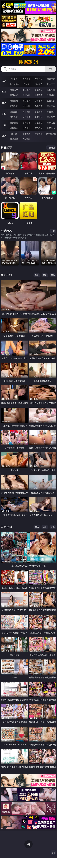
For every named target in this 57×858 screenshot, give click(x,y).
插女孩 (14, 134)
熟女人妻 (14, 94)
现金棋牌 (38, 83)
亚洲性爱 (14, 101)
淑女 (45, 527)
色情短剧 (26, 138)
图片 (4, 114)
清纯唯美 (26, 116)
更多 (53, 275)
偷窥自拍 (14, 112)
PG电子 (14, 79)
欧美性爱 (51, 101)
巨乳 (45, 275)
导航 (4, 136)
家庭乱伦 (26, 123)
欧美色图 (38, 112)
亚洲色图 (26, 112)
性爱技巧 (51, 127)
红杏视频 (14, 138)
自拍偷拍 (26, 90)
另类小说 (26, 127)
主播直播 (38, 94)
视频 (4, 92)
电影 (4, 103)
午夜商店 (26, 134)
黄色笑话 (38, 127)
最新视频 (6, 275)
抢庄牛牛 (51, 83)
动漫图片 (51, 112)
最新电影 (6, 527)
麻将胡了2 (14, 83)
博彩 (4, 81)
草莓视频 (38, 134)
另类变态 (51, 105)
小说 (4, 125)
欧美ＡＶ (38, 90)
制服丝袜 (14, 105)
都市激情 (14, 123)
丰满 (37, 527)
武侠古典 (51, 123)
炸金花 (26, 83)
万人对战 (38, 79)
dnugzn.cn (28, 62)
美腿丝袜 (14, 116)
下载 (53, 231)
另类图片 (51, 116)
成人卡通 (38, 101)
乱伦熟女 (38, 105)
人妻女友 (38, 123)
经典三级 (26, 105)
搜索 (51, 69)
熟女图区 (38, 116)
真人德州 (26, 79)
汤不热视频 (51, 134)
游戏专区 (51, 79)
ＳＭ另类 (51, 94)
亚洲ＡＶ (14, 90)
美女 (37, 275)
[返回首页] (53, 852)
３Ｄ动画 (51, 90)
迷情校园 (14, 127)
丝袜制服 (26, 94)
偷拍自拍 (26, 101)
